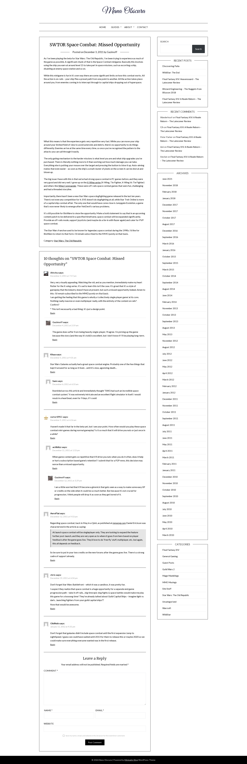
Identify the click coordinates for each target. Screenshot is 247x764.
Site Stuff (166, 588)
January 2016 (168, 250)
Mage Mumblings (170, 575)
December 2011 (170, 399)
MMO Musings (169, 582)
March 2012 (168, 379)
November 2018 (170, 185)
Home (102, 27)
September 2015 (170, 263)
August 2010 (168, 502)
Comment (51, 670)
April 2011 (167, 451)
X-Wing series (94, 182)
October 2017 (169, 217)
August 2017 (168, 224)
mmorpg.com (119, 523)
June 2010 (167, 515)
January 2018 (168, 198)
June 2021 (167, 179)
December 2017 (170, 204)
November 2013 (170, 308)
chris (52, 574)
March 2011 (168, 457)
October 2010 (169, 489)
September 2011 (170, 418)
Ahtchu (54, 272)
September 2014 (170, 282)
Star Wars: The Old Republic (68, 240)
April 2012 (167, 373)
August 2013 (168, 327)
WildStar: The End (171, 72)
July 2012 (167, 353)
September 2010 (170, 496)
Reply (52, 313)
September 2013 (170, 321)
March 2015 (168, 269)
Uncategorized (169, 601)
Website (49, 723)
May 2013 (167, 334)
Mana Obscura (123, 11)
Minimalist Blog (131, 760)
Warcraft (166, 608)
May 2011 (167, 444)
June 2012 (167, 360)
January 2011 (168, 470)
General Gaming (170, 556)
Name (48, 710)
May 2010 (167, 522)
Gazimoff (112, 52)
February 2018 (169, 191)
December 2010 (170, 477)
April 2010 (167, 528)
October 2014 (169, 276)
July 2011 (167, 431)
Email (99, 710)
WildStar (166, 614)
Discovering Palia (170, 66)
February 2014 (169, 302)
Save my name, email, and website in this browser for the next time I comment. (95, 736)
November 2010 (170, 483)
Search (164, 41)
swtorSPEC (56, 416)
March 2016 (168, 243)
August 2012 (168, 347)
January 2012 (168, 392)
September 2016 (170, 237)
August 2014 (168, 289)
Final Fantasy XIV (170, 550)
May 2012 (167, 366)
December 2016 (170, 230)
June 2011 (167, 438)
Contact (142, 27)
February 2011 (169, 464)
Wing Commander (67, 185)
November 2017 (170, 211)
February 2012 (169, 386)
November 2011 (170, 405)
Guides (115, 27)
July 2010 (167, 509)
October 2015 (169, 256)
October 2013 (169, 314)
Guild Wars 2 (168, 569)
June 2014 (167, 295)
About (128, 27)
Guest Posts (168, 562)
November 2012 (170, 340)
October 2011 (169, 412)
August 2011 (168, 425)
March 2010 (168, 535)
